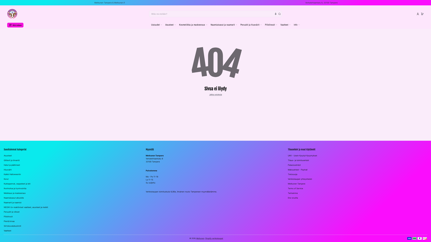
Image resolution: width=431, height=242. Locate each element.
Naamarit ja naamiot (12, 202)
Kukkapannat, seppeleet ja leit (17, 184)
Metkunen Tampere (296, 184)
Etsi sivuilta (293, 198)
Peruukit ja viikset (12, 212)
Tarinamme (293, 193)
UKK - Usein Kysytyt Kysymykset (302, 155)
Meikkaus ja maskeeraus (15, 193)
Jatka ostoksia (215, 94)
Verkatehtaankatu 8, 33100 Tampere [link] (321, 3)
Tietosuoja (292, 174)
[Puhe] (275, 14)
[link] (157, 25)
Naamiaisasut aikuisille (14, 198)
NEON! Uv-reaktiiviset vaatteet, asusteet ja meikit (26, 207)
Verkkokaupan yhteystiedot (300, 179)
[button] (422, 13)
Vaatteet (7, 231)
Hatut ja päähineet (12, 165)
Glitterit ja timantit (12, 160)
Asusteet (8, 155)
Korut (6, 179)
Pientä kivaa (9, 221)
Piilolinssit (8, 216)
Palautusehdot (294, 165)
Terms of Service (295, 188)
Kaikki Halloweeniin (12, 174)
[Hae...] (279, 14)
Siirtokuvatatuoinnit (12, 226)
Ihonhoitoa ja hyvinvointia (15, 188)
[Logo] (12, 14)
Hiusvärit (8, 170)
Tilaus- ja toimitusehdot (298, 160)
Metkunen (200, 238)
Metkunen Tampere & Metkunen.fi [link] (109, 3)
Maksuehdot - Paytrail (297, 170)
